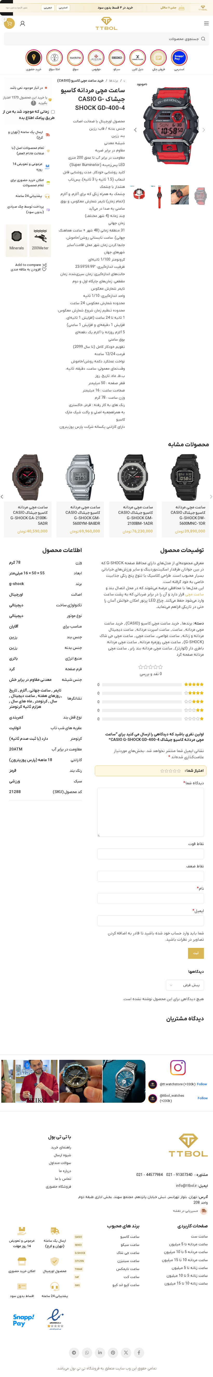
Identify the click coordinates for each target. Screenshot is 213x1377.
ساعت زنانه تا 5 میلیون (190, 1268)
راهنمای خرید (61, 1147)
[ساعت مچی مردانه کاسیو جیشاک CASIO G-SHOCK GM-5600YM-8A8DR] (80, 477)
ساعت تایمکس (107, 1269)
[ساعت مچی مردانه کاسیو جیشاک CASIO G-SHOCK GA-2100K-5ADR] (27, 477)
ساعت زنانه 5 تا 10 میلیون (187, 1275)
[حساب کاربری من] (22, 23)
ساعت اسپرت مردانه (152, 629)
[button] (204, 130)
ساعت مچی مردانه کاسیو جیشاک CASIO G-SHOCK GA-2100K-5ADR (29, 515)
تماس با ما (63, 1178)
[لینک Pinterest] (113, 1353)
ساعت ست (199, 1236)
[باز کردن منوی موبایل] (206, 23)
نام (200, 888)
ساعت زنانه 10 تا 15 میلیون (186, 1283)
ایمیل (198, 911)
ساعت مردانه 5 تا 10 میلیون (186, 1252)
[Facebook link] (139, 1353)
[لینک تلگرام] (74, 1353)
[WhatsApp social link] (87, 1353)
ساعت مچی (194, 594)
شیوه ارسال (62, 1155)
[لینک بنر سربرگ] (114, 8)
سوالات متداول (60, 1163)
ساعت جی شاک (107, 1252)
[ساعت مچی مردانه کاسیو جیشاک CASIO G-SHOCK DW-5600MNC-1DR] (185, 477)
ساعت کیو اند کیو (107, 1285)
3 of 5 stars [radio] (170, 771)
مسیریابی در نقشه (185, 1211)
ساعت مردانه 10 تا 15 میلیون (185, 1260)
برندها (113, 80)
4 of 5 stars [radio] (166, 771)
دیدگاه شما (193, 783)
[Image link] (188, 1145)
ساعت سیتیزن (107, 1261)
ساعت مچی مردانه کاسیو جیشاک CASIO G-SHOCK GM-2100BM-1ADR (135, 515)
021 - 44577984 (149, 1175)
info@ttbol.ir (186, 1185)
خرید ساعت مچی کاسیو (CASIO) (80, 80)
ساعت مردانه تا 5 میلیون (188, 1244)
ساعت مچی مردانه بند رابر (151, 648)
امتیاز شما (195, 771)
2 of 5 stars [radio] (174, 771)
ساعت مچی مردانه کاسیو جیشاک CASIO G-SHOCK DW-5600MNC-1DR (188, 515)
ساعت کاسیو (107, 1236)
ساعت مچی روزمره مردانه (160, 642)
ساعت (177, 629)
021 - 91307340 (179, 1175)
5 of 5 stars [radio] (162, 771)
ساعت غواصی (168, 635)
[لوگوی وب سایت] (107, 23)
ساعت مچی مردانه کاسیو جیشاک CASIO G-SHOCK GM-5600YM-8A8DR (82, 515)
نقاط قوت (196, 844)
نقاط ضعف (195, 866)
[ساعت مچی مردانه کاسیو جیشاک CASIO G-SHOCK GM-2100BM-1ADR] (132, 477)
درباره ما (65, 1171)
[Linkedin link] (100, 1353)
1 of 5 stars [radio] (179, 771)
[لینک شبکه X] (126, 1353)
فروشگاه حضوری (58, 1186)
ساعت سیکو (107, 1244)
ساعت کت (107, 1277)
